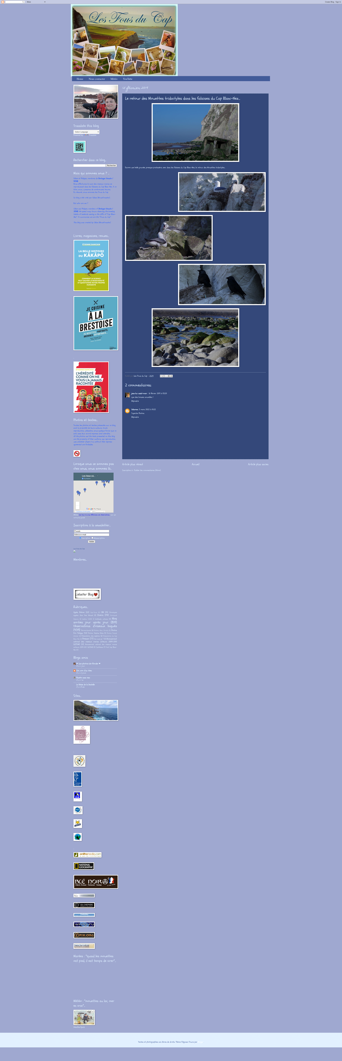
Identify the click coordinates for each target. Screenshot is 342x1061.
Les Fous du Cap (79, 549)
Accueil (195, 464)
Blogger (201, 1042)
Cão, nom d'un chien (84, 670)
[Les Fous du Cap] (74, 551)
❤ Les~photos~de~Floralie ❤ (88, 663)
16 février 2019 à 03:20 (158, 393)
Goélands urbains (101, 619)
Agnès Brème (78, 612)
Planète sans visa (83, 677)
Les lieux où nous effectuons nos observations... (94, 515)
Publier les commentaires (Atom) (147, 470)
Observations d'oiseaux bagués (95, 626)
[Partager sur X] (166, 376)
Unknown (134, 409)
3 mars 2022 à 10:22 (147, 409)
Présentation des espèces (91, 636)
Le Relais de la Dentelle (85, 684)
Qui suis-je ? (99, 639)
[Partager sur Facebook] (169, 376)
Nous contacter (97, 79)
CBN (102, 612)
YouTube (127, 79)
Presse (85, 638)
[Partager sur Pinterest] (171, 376)
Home (80, 79)
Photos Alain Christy (101, 630)
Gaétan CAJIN (87, 619)
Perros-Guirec (86, 630)
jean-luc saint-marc (139, 393)
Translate (92, 135)
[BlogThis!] (163, 376)
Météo (113, 79)
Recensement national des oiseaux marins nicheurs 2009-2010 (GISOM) (95, 641)
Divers (100, 615)
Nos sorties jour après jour (95, 621)
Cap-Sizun (93, 612)
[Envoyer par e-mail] (161, 376)
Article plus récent (132, 464)
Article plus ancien (258, 464)
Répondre (135, 401)
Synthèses (99, 647)
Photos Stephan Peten (96, 633)
